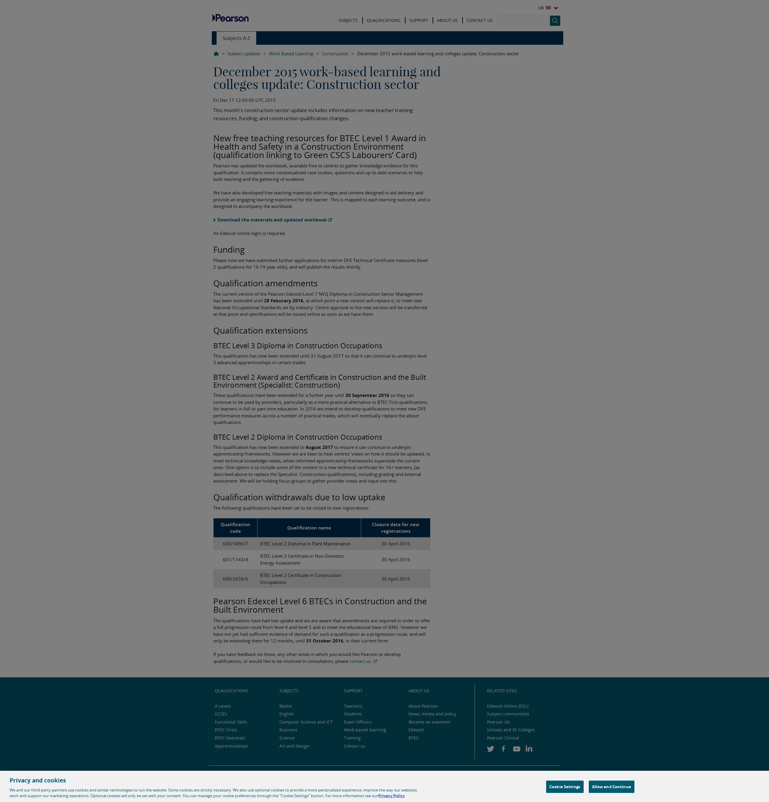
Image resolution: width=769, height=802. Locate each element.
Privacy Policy (391, 795)
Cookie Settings (564, 786)
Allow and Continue (611, 786)
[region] (384, 786)
